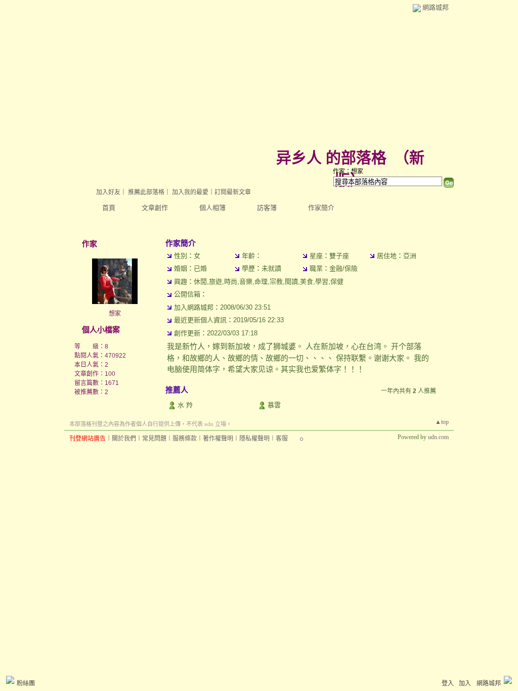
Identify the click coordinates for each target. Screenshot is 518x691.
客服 (282, 438)
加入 (465, 683)
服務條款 (184, 438)
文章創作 (155, 207)
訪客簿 (267, 207)
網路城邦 (435, 7)
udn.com (438, 437)
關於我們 (124, 438)
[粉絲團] (10, 680)
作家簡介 (321, 207)
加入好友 (108, 192)
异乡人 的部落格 (331, 157)
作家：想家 (348, 171)
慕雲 (274, 405)
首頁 (108, 207)
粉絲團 (26, 683)
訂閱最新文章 (232, 192)
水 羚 (185, 405)
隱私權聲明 (254, 438)
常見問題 (154, 438)
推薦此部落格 (146, 192)
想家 (115, 313)
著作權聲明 (218, 438)
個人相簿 (212, 207)
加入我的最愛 (190, 192)
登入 (448, 683)
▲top (442, 421)
